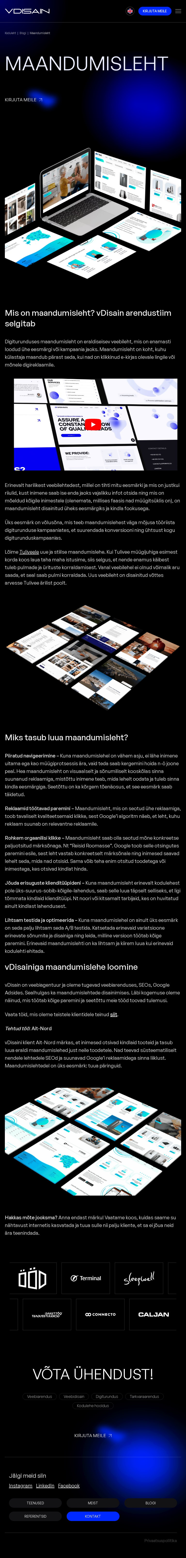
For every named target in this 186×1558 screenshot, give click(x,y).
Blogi (23, 33)
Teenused (35, 1503)
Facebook (69, 1485)
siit (113, 1014)
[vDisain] (27, 11)
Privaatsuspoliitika (161, 1540)
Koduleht (10, 33)
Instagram (20, 1485)
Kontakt (93, 1516)
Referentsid (35, 1516)
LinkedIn (45, 1485)
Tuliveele (29, 552)
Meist (93, 1503)
